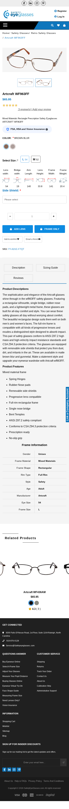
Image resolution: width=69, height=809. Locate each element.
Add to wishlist (10, 239)
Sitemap (6, 731)
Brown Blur (21, 138)
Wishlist (5, 726)
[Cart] (64, 25)
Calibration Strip (44, 686)
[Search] (52, 25)
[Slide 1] (25, 83)
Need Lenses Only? (11, 700)
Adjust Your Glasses (11, 671)
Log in (61, 16)
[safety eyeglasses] (24, 3)
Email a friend (32, 239)
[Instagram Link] (36, 3)
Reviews (18, 278)
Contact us (42, 676)
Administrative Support (47, 691)
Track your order (44, 671)
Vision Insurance (9, 705)
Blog (4, 736)
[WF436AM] (34, 564)
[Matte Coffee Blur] (31, 603)
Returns (40, 666)
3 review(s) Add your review (34, 109)
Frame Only (51, 229)
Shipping (41, 662)
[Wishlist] (58, 25)
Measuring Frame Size (12, 695)
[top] (3, 800)
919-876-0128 (12, 641)
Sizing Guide (50, 267)
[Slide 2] (43, 83)
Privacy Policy (35, 781)
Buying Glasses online (12, 681)
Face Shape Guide (10, 691)
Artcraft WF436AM (34, 592)
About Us (41, 681)
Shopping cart (8, 721)
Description (18, 267)
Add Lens (19, 229)
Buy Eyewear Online (11, 662)
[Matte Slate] (36, 603)
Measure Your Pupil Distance (15, 676)
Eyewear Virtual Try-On (12, 686)
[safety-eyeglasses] (30, 3)
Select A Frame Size (11, 666)
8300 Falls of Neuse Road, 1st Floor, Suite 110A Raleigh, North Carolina (31, 634)
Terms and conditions (53, 781)
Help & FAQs (21, 781)
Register (62, 11)
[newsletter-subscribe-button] (63, 762)
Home (5, 33)
